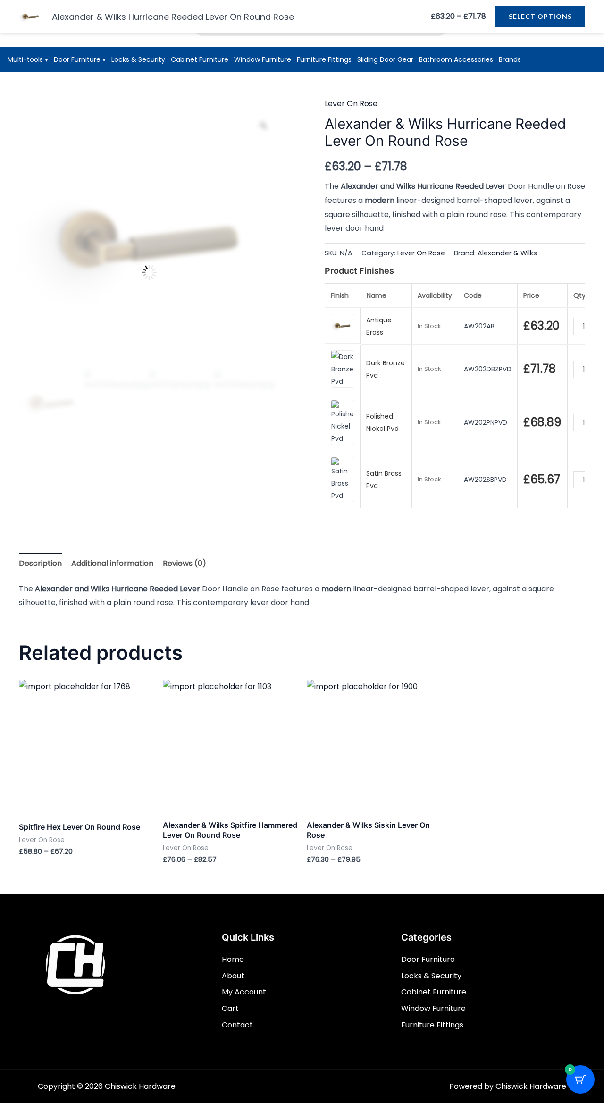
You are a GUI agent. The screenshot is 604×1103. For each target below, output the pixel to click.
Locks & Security (138, 59)
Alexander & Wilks (507, 253)
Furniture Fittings (324, 59)
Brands (510, 59)
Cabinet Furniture (199, 59)
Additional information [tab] (112, 563)
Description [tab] (40, 563)
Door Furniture (80, 59)
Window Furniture (262, 59)
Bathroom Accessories (456, 59)
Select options (540, 16)
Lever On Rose (351, 103)
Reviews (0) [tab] (184, 563)
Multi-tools (28, 59)
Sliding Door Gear (385, 59)
